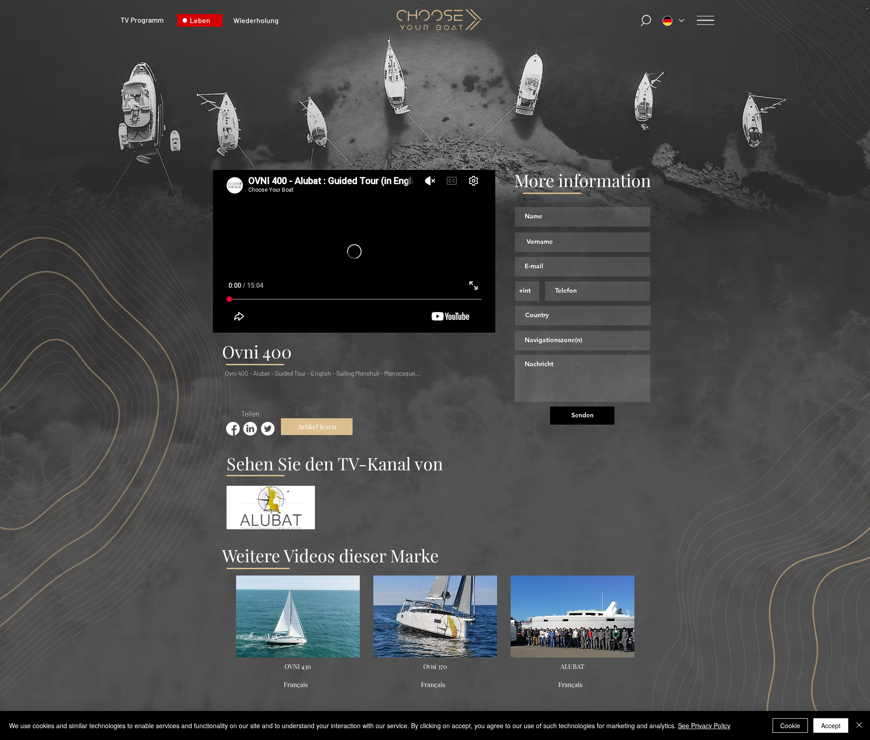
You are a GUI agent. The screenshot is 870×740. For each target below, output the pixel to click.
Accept (831, 725)
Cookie (790, 725)
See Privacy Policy (704, 725)
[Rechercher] (646, 20)
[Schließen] (859, 725)
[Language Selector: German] (673, 20)
